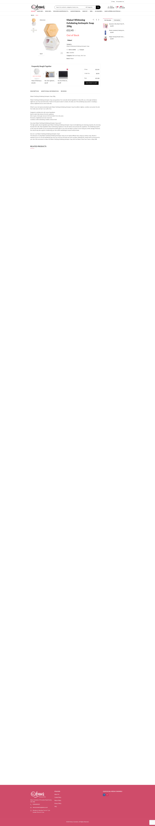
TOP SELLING (107, 20)
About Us (56, 794)
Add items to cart (91, 83)
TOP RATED (117, 20)
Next (41, 53)
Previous (42, 20)
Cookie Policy (57, 797)
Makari (69, 40)
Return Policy (57, 800)
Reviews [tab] (64, 91)
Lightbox (62, 53)
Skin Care (83, 55)
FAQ (55, 806)
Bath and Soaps (76, 55)
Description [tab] (34, 91)
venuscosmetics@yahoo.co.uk (40, 807)
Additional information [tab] (50, 91)
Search (98, 7)
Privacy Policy (57, 803)
